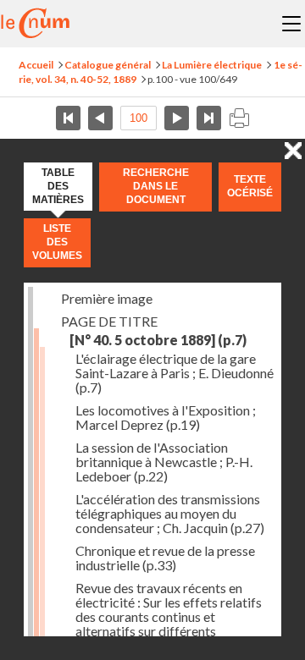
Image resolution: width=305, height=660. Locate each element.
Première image (106, 298)
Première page (68, 118)
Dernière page (209, 118)
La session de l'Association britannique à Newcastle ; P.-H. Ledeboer (163, 461)
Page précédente (100, 118)
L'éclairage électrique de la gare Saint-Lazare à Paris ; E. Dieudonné (174, 372)
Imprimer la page (239, 118)
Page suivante (176, 118)
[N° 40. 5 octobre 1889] (158, 340)
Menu (291, 23)
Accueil (36, 64)
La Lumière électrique (212, 64)
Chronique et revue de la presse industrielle (165, 557)
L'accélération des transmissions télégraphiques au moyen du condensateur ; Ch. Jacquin (169, 513)
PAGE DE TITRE (109, 321)
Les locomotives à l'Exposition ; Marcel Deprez (165, 417)
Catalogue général (107, 64)
